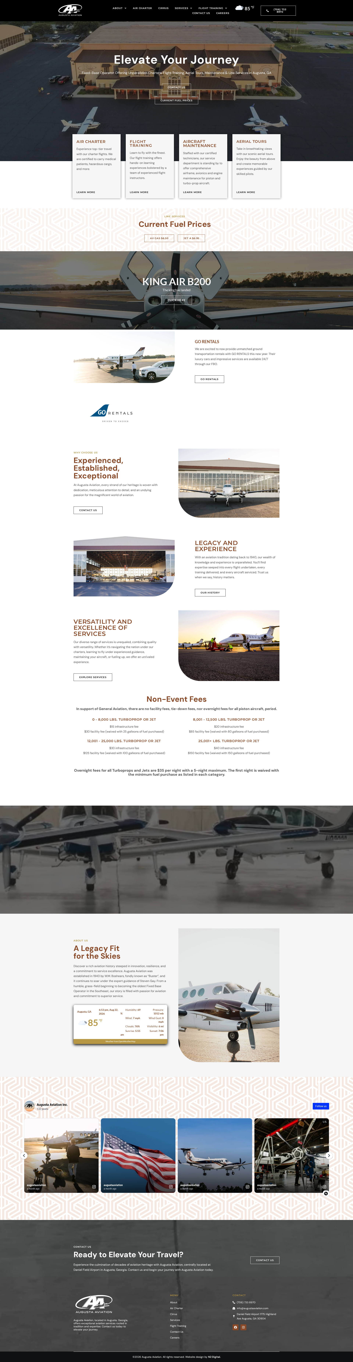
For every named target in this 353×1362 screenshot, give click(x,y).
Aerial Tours (251, 141)
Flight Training (211, 8)
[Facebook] (235, 1327)
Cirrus (163, 8)
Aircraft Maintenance (200, 143)
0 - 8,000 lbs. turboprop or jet (124, 720)
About (117, 8)
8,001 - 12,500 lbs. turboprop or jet (229, 720)
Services (181, 8)
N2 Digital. (214, 1357)
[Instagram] (243, 1327)
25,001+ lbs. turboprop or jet (228, 741)
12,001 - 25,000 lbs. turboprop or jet (124, 741)
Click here (177, 300)
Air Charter (142, 8)
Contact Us (201, 13)
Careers (222, 13)
